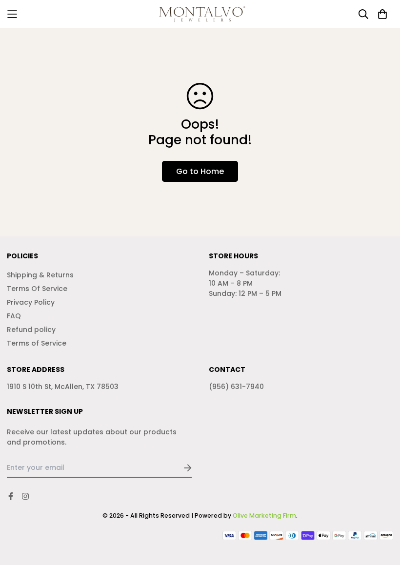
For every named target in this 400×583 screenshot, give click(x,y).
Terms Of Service (37, 288)
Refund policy (31, 329)
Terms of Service (36, 343)
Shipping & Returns (40, 275)
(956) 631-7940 (236, 386)
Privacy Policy (31, 302)
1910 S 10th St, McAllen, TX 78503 (63, 386)
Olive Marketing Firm (264, 515)
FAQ (14, 316)
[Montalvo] (200, 14)
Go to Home (200, 171)
